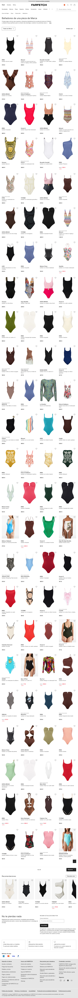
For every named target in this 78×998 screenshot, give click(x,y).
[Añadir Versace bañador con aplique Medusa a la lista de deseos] (74, 36)
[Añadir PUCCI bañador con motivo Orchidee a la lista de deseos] (74, 70)
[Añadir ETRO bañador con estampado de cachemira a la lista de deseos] (17, 174)
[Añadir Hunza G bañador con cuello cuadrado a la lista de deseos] (74, 278)
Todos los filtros (7, 28)
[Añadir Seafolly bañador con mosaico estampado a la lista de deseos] (74, 242)
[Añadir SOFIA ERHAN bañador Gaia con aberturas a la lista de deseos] (36, 726)
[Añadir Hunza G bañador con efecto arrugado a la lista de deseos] (55, 621)
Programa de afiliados (45, 964)
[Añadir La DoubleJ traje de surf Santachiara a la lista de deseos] (55, 380)
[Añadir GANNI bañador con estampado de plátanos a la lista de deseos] (17, 655)
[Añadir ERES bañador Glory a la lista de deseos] (17, 794)
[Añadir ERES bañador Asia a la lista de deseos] (55, 690)
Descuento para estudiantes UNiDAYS (47, 970)
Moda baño (18, 13)
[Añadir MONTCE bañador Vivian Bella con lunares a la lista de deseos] (17, 380)
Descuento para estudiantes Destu (47, 980)
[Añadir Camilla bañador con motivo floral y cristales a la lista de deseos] (74, 586)
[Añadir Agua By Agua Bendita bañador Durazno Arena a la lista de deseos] (74, 517)
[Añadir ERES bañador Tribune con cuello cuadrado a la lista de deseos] (36, 621)
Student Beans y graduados (47, 973)
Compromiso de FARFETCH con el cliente (10, 984)
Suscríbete (44, 925)
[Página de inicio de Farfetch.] (39, 5)
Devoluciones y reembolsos (9, 971)
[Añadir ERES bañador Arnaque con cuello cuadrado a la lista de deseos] (55, 483)
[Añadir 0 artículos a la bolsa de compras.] (74, 5)
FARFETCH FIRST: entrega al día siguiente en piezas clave (67, 964)
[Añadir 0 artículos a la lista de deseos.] (71, 5)
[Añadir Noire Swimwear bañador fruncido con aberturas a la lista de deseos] (36, 794)
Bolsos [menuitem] (27, 9)
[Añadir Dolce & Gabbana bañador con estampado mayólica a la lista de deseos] (36, 70)
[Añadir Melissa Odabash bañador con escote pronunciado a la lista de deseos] (17, 517)
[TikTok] (64, 980)
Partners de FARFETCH (27, 966)
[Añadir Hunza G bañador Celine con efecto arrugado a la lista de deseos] (17, 346)
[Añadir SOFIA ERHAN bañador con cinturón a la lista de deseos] (55, 104)
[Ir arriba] (74, 861)
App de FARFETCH (26, 971)
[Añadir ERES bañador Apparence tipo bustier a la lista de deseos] (74, 690)
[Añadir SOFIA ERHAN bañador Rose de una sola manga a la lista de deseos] (17, 208)
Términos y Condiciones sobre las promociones (10, 980)
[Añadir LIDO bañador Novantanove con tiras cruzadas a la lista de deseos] (17, 242)
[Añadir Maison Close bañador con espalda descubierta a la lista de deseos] (17, 726)
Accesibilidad (32, 990)
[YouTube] (71, 980)
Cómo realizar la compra (11, 944)
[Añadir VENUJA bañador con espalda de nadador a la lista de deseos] (17, 690)
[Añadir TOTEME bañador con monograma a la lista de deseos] (36, 208)
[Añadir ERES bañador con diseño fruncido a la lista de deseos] (55, 414)
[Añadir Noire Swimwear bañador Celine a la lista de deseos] (36, 552)
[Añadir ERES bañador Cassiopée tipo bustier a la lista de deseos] (74, 483)
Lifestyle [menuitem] (45, 9)
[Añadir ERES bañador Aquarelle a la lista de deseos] (74, 174)
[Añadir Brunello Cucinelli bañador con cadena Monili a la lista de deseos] (55, 138)
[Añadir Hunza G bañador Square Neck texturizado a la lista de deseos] (36, 104)
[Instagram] (60, 980)
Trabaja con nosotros (26, 969)
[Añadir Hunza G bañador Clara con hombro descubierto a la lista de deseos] (74, 552)
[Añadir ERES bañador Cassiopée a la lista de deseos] (17, 104)
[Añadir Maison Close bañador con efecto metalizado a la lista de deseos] (55, 242)
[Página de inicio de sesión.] (67, 5)
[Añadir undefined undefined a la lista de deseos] (15, 880)
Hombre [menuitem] (9, 4)
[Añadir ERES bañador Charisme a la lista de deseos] (74, 312)
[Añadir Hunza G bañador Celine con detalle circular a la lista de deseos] (74, 621)
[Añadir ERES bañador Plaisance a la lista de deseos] (74, 138)
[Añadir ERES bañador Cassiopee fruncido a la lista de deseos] (36, 760)
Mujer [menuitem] (3, 4)
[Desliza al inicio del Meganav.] (52, 9)
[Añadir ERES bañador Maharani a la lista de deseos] (17, 448)
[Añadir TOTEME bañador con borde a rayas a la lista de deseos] (74, 794)
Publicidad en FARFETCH (27, 978)
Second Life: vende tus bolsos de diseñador (67, 968)
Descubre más (71, 876)
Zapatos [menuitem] (22, 9)
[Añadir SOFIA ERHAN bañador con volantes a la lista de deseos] (17, 70)
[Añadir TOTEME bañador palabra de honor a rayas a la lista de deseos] (17, 830)
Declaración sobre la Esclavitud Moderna (29, 975)
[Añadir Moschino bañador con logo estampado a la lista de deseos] (36, 690)
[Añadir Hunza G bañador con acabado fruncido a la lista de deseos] (55, 517)
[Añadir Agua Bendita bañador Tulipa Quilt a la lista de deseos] (36, 278)
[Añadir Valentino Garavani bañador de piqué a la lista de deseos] (17, 621)
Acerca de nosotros (26, 964)
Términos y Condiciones (21, 990)
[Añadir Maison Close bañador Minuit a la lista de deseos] (17, 483)
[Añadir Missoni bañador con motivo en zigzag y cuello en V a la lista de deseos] (74, 208)
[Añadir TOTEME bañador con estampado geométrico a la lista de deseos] (36, 174)
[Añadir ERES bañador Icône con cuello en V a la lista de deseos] (17, 312)
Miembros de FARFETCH (46, 966)
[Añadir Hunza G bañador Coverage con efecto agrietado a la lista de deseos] (74, 346)
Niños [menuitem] (14, 4)
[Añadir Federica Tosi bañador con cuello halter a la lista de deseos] (55, 794)
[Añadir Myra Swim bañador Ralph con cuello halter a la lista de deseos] (55, 760)
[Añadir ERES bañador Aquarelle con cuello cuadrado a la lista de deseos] (17, 586)
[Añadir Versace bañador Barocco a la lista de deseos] (17, 138)
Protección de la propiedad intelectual (47, 990)
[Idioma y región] (64, 5)
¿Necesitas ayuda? (59, 944)
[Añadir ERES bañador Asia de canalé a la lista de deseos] (17, 36)
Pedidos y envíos (6, 969)
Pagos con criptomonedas (8, 977)
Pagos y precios (6, 974)
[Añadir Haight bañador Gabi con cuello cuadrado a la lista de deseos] (74, 414)
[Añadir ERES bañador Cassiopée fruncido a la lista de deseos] (55, 208)
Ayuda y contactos (7, 964)
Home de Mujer (5, 13)
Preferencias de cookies (65, 990)
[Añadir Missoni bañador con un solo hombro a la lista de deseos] (36, 414)
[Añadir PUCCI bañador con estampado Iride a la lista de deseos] (36, 138)
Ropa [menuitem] (16, 9)
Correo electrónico (44, 918)
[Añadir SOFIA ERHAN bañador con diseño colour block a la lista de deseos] (55, 278)
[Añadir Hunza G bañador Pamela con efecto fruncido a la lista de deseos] (55, 586)
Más (50, 22)
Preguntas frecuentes (35, 944)
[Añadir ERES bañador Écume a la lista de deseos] (74, 655)
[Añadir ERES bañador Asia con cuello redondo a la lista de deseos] (74, 760)
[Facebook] (68, 980)
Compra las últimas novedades (43, 1)
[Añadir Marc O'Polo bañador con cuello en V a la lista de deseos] (36, 655)
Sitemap (23, 981)
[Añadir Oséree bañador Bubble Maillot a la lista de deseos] (55, 70)
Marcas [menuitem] (11, 9)
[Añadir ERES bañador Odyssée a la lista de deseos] (36, 517)
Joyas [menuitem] (39, 9)
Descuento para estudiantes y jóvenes (47, 976)
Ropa (12, 13)
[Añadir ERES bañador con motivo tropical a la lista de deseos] (55, 448)
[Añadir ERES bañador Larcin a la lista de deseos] (36, 380)
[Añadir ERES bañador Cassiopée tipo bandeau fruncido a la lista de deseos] (36, 312)
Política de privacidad (69, 930)
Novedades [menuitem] (5, 9)
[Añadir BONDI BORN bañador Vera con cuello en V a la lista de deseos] (55, 346)
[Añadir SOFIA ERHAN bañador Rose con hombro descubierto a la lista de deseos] (17, 760)
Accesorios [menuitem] (33, 9)
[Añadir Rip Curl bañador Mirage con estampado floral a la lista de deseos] (55, 655)
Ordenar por (69, 28)
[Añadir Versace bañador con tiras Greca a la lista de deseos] (17, 278)
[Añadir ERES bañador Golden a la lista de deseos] (74, 726)
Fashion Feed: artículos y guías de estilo (67, 972)
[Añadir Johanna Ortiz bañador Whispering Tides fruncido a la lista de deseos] (17, 552)
